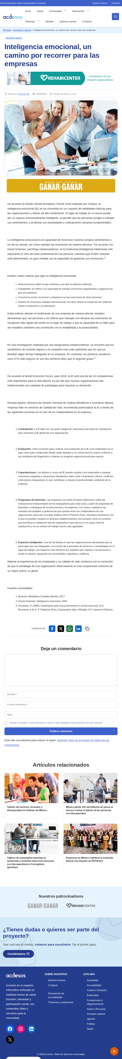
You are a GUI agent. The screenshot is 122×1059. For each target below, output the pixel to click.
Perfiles (91, 1024)
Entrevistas (93, 995)
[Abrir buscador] (115, 16)
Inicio (28, 11)
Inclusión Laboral (22, 30)
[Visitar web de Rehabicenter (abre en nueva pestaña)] (80, 907)
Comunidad (55, 11)
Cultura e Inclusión (97, 990)
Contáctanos (16, 953)
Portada (7, 30)
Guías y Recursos (96, 1009)
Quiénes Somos (56, 980)
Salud (40, 11)
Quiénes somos (100, 3)
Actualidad (92, 980)
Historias (30, 21)
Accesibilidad (94, 985)
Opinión (49, 21)
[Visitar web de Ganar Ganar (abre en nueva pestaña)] (42, 907)
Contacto (115, 3)
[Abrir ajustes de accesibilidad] (114, 1051)
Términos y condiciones (60, 1002)
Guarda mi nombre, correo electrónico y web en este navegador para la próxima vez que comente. (56, 723)
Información (78, 11)
